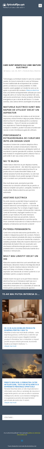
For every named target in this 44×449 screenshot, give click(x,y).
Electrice (37, 71)
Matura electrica (32, 90)
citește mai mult (10, 346)
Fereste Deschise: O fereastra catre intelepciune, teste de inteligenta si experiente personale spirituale (21, 384)
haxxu (8, 71)
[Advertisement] (22, 39)
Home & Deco (28, 71)
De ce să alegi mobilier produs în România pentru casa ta (19, 329)
